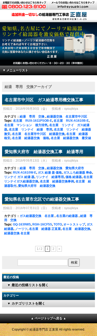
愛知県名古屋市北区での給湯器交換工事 (42, 199)
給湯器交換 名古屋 (17, 233)
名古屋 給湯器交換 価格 (30, 138)
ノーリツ (21, 229)
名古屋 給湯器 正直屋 (45, 229)
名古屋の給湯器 (67, 216)
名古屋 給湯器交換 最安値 (71, 138)
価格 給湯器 (73, 177)
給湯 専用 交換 (32, 116)
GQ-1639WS (22, 224)
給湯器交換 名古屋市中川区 (67, 116)
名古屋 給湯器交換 (76, 229)
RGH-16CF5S (42, 224)
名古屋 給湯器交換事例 (57, 181)
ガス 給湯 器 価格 (50, 172)
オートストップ (74, 224)
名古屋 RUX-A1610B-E (71, 120)
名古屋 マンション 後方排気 (26, 125)
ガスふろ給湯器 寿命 (77, 172)
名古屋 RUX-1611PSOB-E (32, 120)
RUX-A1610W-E (24, 172)
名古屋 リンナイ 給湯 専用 (30, 129)
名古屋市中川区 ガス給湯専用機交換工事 (44, 100)
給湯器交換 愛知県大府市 (65, 168)
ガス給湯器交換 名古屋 (37, 216)
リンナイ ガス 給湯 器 (19, 177)
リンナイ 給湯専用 (50, 177)
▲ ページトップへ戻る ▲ (48, 318)
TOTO (58, 224)
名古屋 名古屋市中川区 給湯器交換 (38, 134)
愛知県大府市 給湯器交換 (36, 186)
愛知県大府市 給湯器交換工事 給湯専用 (44, 151)
